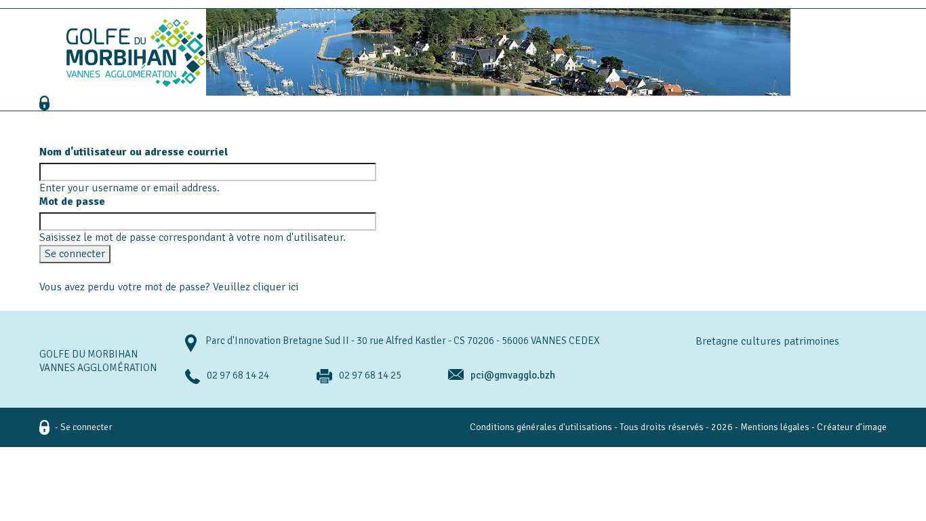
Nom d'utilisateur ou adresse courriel (133, 152)
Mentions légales (774, 427)
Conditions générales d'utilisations (541, 427)
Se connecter (86, 427)
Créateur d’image (852, 427)
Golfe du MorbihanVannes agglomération (98, 361)
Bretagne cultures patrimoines (767, 341)
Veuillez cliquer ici (255, 287)
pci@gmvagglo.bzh (512, 375)
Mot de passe (72, 201)
